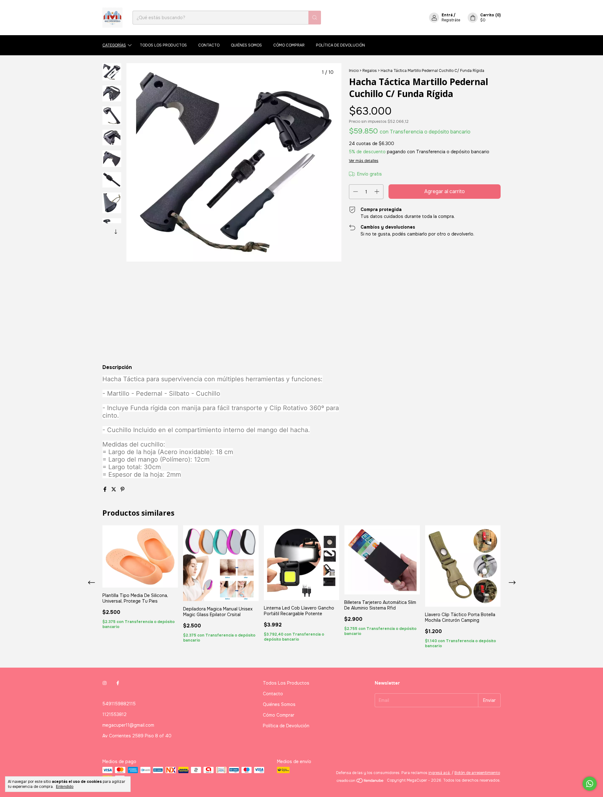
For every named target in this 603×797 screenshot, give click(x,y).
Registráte (451, 20)
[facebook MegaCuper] (118, 683)
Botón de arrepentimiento (477, 772)
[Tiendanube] (360, 781)
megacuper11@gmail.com (128, 725)
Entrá (447, 15)
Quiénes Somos (246, 45)
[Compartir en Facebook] (105, 489)
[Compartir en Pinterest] (122, 489)
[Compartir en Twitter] (114, 489)
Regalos (369, 70)
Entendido (64, 786)
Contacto (209, 45)
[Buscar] (314, 17)
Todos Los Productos (163, 45)
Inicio (354, 70)
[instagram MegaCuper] (104, 683)
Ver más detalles (363, 160)
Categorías (114, 45)
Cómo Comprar (289, 45)
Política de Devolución (340, 45)
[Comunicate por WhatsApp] (590, 784)
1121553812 (114, 714)
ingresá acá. (439, 772)
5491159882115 (119, 704)
